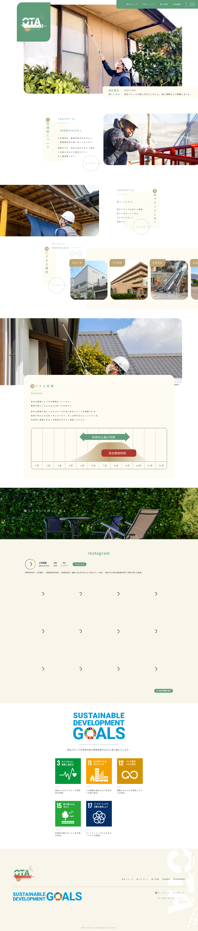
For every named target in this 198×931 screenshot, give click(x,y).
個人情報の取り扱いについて (171, 898)
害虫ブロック (132, 4)
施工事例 (164, 4)
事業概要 (177, 4)
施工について (149, 4)
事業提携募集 (179, 879)
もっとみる (91, 163)
